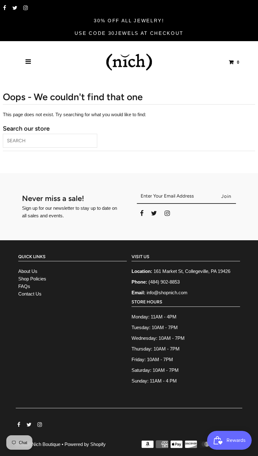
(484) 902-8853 (164, 282)
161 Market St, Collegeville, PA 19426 (192, 271)
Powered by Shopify (85, 444)
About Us (27, 271)
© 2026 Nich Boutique (39, 444)
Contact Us (30, 293)
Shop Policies (32, 278)
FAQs (24, 286)
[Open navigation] (28, 62)
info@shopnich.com (167, 292)
